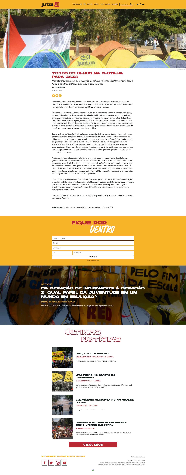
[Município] (103, 252)
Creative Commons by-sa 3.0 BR (135, 464)
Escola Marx (105, 4)
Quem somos (77, 4)
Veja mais (93, 445)
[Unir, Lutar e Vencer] (64, 357)
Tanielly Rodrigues (83, 381)
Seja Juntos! (87, 4)
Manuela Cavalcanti (83, 357)
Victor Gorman (58, 87)
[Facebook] (135, 4)
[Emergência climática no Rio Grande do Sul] (64, 405)
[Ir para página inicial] (50, 6)
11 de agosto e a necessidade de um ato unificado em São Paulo (96, 361)
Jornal (96, 4)
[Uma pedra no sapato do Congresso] (64, 381)
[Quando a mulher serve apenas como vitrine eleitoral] (64, 428)
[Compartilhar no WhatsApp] (60, 95)
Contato (115, 4)
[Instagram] (140, 4)
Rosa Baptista (98, 357)
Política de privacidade (93, 260)
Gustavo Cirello (82, 406)
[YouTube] (143, 4)
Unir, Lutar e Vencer (92, 354)
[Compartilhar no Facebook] (53, 95)
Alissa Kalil (80, 428)
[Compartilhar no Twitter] (56, 95)
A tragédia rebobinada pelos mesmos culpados (91, 410)
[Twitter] (137, 4)
